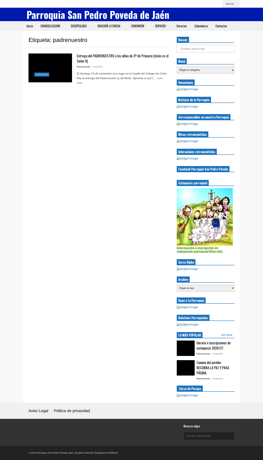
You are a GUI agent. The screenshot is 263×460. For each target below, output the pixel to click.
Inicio (30, 26)
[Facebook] (205, 4)
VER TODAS (227, 335)
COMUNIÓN (138, 26)
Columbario (201, 26)
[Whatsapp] (217, 4)
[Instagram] (199, 4)
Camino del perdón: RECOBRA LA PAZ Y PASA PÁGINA (213, 367)
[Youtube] (211, 4)
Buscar (230, 4)
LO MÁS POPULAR (189, 335)
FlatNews (113, 453)
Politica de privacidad (72, 411)
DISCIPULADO (79, 26)
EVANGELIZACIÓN (51, 26)
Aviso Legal (38, 411)
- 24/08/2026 (217, 354)
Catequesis (42, 74)
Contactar (221, 26)
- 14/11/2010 (97, 67)
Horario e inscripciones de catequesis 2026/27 (214, 345)
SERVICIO (161, 26)
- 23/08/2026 (217, 378)
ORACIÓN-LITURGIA (109, 26)
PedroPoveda (83, 67)
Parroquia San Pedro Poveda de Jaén (98, 14)
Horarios (182, 26)
